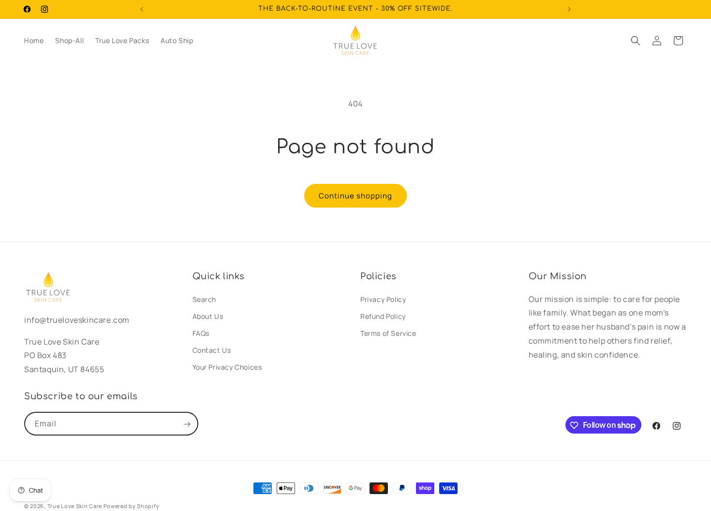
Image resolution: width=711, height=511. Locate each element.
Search (205, 299)
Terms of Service (388, 333)
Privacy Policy (383, 299)
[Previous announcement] (141, 9)
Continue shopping (355, 196)
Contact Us (212, 350)
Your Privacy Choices (227, 367)
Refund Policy (383, 316)
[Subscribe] (186, 424)
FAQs (201, 333)
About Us (208, 316)
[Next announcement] (569, 9)
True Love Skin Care (74, 506)
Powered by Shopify (132, 506)
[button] (635, 40)
